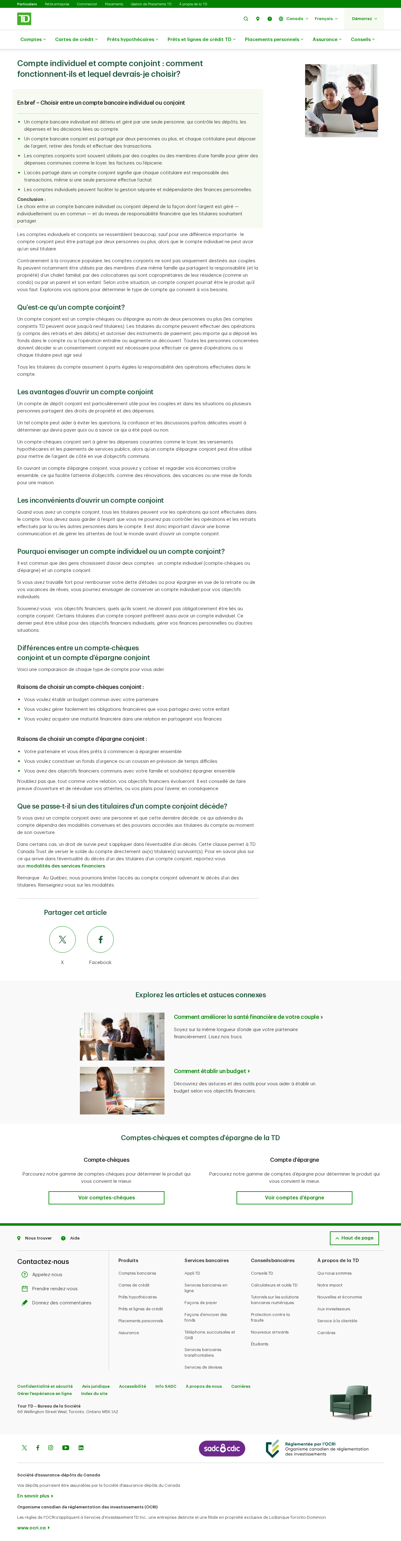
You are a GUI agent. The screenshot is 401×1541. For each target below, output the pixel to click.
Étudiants (259, 1344)
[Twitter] (24, 1449)
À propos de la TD (193, 4)
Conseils (361, 39)
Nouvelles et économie (339, 1297)
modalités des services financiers (65, 866)
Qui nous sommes (334, 1273)
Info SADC (165, 1386)
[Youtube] (65, 1449)
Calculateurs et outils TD (274, 1285)
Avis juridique (96, 1386)
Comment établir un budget (210, 1071)
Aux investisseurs (333, 1309)
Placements (114, 4)
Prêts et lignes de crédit (140, 1309)
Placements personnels (272, 39)
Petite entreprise (57, 4)
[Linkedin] (81, 1449)
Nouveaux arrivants (270, 1332)
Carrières (326, 1333)
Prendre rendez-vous (55, 1289)
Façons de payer (201, 1303)
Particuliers (27, 4)
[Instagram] (50, 1449)
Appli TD (192, 1273)
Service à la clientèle (337, 1321)
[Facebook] (37, 1449)
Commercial (87, 4)
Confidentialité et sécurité (45, 1386)
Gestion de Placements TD (151, 4)
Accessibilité (132, 1386)
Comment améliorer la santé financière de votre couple (246, 1017)
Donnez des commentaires (61, 1303)
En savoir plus (33, 1496)
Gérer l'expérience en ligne (44, 1394)
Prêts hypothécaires (130, 39)
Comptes (31, 39)
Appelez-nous (47, 1274)
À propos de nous (204, 1386)
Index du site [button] (94, 1394)
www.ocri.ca (31, 1528)
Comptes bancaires (137, 1273)
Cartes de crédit (74, 39)
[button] (246, 18)
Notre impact (329, 1285)
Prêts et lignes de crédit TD (200, 39)
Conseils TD (262, 1273)
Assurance (325, 39)
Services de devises (203, 1367)
